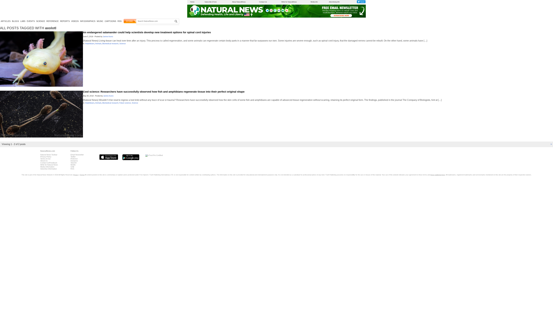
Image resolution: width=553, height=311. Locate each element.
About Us (44, 161)
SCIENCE (40, 21)
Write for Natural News (49, 165)
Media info (314, 2)
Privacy (75, 175)
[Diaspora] (286, 12)
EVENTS (31, 21)
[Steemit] (275, 12)
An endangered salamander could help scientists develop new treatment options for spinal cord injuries (147, 32)
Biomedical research (110, 44)
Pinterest (74, 159)
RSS (120, 21)
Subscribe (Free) (211, 2)
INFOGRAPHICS (87, 21)
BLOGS (15, 21)
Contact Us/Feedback (48, 163)
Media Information (47, 167)
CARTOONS (110, 21)
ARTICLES (6, 21)
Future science (125, 103)
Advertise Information (48, 169)
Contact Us (263, 2)
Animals (98, 44)
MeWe (73, 165)
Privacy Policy (45, 157)
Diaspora (74, 161)
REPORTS (65, 21)
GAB (72, 167)
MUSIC (100, 21)
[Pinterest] (271, 12)
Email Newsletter (77, 155)
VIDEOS (75, 21)
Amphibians (89, 44)
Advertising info (334, 2)
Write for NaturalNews (289, 2)
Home (192, 2)
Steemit (73, 163)
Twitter (73, 157)
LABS (22, 21)
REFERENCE (52, 21)
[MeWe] (279, 12)
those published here (437, 175)
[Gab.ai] (282, 12)
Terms (82, 175)
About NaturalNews (239, 2)
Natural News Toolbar (48, 155)
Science (122, 44)
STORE (129, 21)
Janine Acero (108, 37)
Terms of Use (45, 159)
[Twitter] (267, 12)
